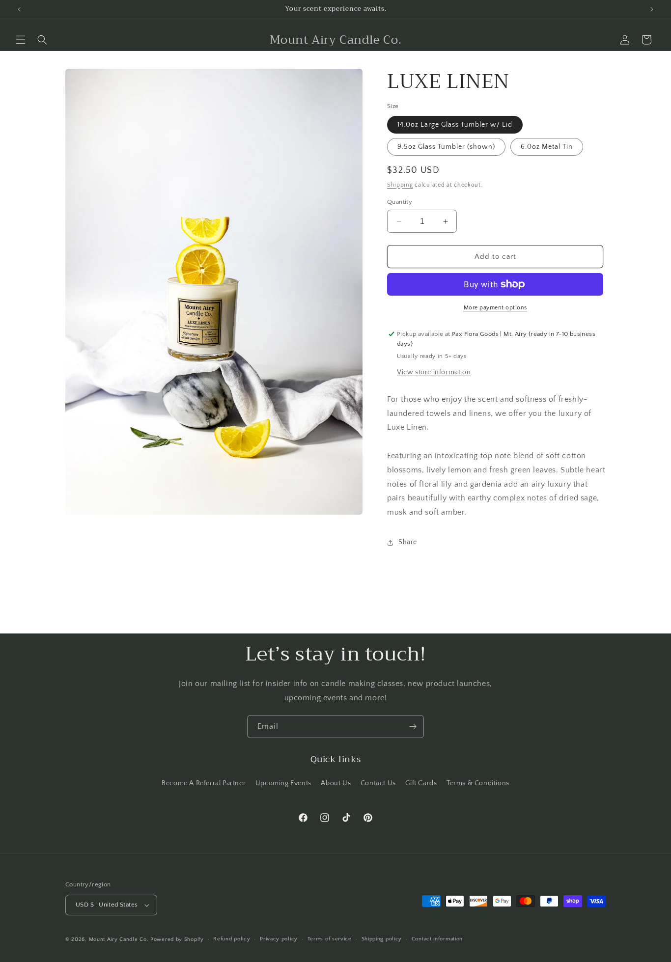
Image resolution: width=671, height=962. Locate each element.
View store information (434, 372)
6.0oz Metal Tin (547, 147)
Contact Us (378, 783)
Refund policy (231, 939)
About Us (336, 783)
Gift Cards (421, 783)
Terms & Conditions (478, 783)
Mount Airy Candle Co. (119, 939)
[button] (20, 40)
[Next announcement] (652, 9)
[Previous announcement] (19, 9)
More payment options (495, 307)
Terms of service (330, 939)
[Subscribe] (412, 726)
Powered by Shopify (177, 939)
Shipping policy (382, 939)
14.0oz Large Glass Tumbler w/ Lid (454, 125)
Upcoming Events (283, 783)
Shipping (400, 185)
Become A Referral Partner (204, 783)
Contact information (437, 939)
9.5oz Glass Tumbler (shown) (446, 147)
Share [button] (407, 542)
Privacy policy (279, 939)
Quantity (399, 201)
